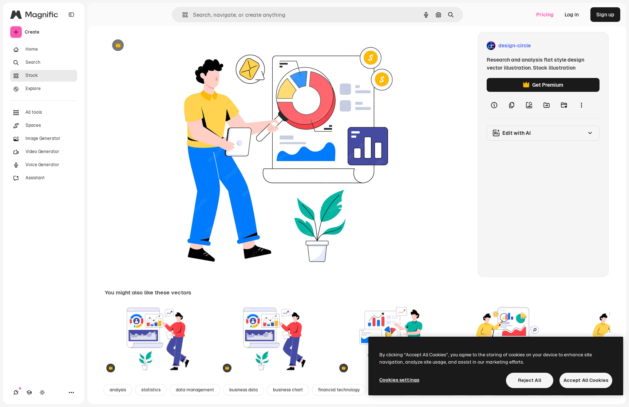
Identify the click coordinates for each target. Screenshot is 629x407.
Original (151, 45)
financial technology (339, 390)
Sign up (605, 14)
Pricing (545, 14)
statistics (151, 390)
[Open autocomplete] (182, 14)
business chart (288, 390)
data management (195, 390)
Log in (572, 14)
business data (243, 390)
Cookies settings (399, 380)
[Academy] (29, 392)
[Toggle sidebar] (71, 14)
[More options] (581, 105)
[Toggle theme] (42, 392)
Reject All (529, 380)
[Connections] (16, 392)
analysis (118, 390)
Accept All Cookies (585, 380)
